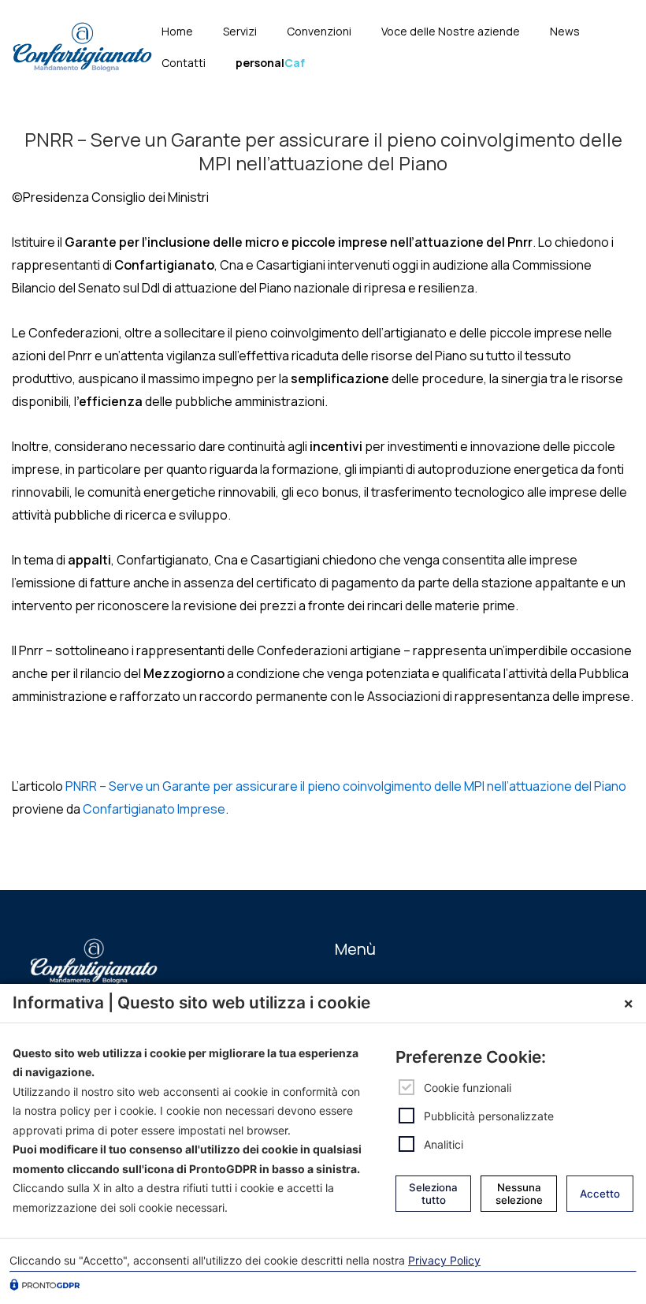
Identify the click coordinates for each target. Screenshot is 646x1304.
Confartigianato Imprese (154, 809)
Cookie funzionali (467, 1087)
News (565, 31)
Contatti (184, 62)
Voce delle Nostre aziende (450, 31)
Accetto (600, 1193)
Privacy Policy (444, 1260)
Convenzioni (319, 31)
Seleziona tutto (433, 1193)
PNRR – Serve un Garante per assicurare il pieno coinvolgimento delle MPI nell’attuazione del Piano (345, 786)
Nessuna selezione (519, 1193)
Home (177, 31)
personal (270, 62)
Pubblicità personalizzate (489, 1116)
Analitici (443, 1144)
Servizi (240, 31)
